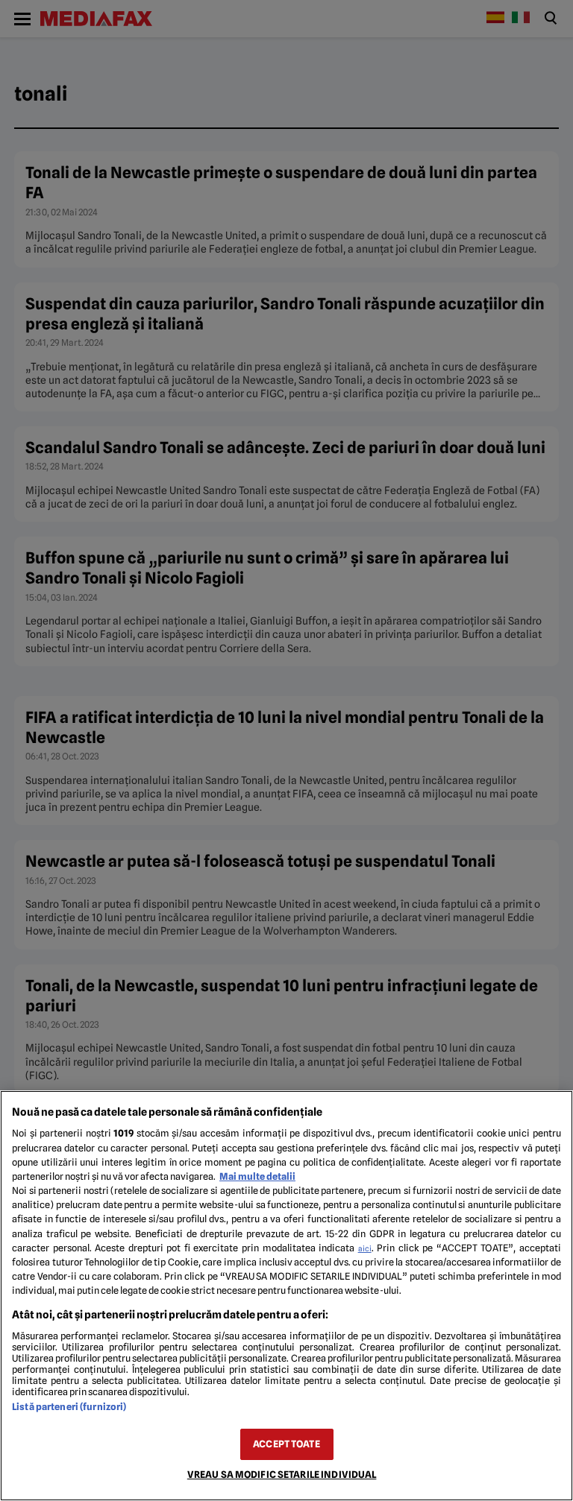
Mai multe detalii (257, 1176)
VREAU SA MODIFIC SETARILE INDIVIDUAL (282, 1474)
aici (365, 1248)
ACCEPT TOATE (286, 1444)
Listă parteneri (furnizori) (69, 1406)
